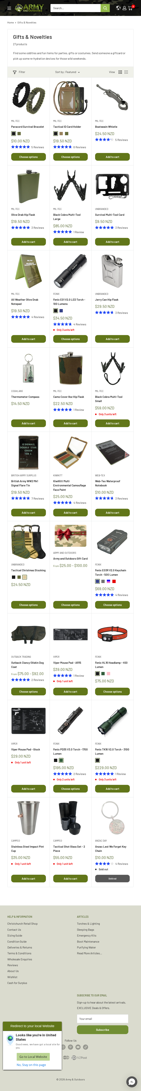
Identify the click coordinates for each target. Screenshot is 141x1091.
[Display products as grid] (120, 72)
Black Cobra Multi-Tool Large (67, 217)
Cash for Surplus (17, 982)
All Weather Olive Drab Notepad (24, 301)
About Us (13, 971)
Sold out (112, 878)
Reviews (12, 965)
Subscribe (102, 1029)
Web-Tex (100, 475)
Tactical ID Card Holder (67, 126)
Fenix (56, 293)
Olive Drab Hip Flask (23, 214)
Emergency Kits (86, 935)
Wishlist (12, 977)
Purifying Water (86, 947)
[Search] (105, 8)
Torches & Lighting (88, 923)
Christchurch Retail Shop (22, 923)
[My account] (124, 8)
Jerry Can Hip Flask (106, 299)
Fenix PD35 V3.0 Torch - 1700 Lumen (70, 751)
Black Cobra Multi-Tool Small (108, 399)
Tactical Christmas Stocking (28, 570)
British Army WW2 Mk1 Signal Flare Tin (24, 483)
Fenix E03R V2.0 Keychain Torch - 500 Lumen (110, 572)
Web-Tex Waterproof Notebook (107, 483)
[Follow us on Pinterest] (70, 1047)
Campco (15, 840)
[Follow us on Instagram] (63, 1047)
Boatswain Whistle (106, 126)
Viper (56, 656)
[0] (131, 8)
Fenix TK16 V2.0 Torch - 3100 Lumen (112, 751)
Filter (22, 72)
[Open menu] (9, 8)
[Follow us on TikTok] (85, 1047)
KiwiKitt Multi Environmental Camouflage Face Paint (69, 485)
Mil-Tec (15, 120)
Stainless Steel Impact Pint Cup (27, 848)
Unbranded (101, 209)
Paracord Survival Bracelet (27, 126)
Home (10, 22)
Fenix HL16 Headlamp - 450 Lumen (111, 664)
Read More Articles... (89, 953)
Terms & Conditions (19, 953)
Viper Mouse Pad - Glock (25, 749)
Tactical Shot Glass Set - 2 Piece (69, 848)
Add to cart (112, 156)
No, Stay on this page (31, 1065)
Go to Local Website (33, 1057)
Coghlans (17, 391)
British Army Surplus (23, 475)
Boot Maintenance (88, 941)
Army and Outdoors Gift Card (70, 558)
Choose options (28, 156)
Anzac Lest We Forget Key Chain (110, 848)
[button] (131, 1081)
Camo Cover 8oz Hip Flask (68, 396)
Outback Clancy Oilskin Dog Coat (27, 664)
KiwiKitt (57, 475)
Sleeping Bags (85, 929)
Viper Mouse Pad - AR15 (67, 662)
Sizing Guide (14, 935)
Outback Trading (21, 656)
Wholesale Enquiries (19, 959)
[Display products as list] (126, 72)
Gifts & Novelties (26, 22)
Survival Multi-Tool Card (109, 214)
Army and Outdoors (64, 552)
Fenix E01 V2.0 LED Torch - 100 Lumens (69, 301)
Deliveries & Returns (19, 947)
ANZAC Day (101, 840)
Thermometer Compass (25, 396)
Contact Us (14, 929)
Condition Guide (17, 941)
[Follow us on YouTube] (78, 1047)
